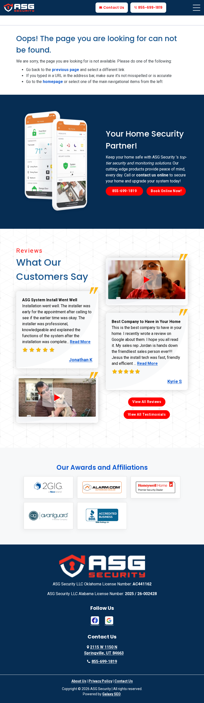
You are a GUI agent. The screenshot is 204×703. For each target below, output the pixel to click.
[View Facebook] (95, 620)
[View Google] (109, 620)
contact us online (152, 175)
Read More (80, 341)
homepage (53, 81)
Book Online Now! (166, 191)
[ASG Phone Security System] (57, 397)
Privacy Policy (100, 681)
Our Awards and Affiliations (102, 467)
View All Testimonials (147, 414)
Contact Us (113, 7)
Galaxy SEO (111, 694)
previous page (65, 69)
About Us (78, 681)
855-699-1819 (150, 7)
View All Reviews (146, 402)
